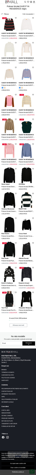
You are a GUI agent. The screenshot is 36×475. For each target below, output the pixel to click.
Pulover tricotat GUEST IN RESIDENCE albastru (26, 85)
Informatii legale (7, 402)
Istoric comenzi (6, 415)
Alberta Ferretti (24, 258)
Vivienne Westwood (7, 209)
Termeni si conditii (7, 372)
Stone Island (5, 184)
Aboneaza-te (28, 343)
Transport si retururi (9, 423)
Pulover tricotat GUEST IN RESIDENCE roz (8, 113)
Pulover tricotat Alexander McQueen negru (26, 310)
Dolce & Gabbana (7, 283)
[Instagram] (8, 437)
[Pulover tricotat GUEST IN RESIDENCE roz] (9, 101)
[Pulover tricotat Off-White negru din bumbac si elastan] (27, 175)
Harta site (4, 380)
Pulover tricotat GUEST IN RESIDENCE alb (26, 36)
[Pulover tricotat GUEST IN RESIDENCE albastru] (2, 88)
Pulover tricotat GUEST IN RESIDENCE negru (8, 36)
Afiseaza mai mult (18, 325)
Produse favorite (7, 418)
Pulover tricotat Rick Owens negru (7, 236)
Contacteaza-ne (7, 391)
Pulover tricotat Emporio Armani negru (26, 286)
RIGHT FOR (22, 209)
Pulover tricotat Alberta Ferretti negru (25, 261)
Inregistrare (6, 413)
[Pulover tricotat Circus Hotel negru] (27, 225)
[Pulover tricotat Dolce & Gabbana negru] (9, 274)
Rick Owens (5, 233)
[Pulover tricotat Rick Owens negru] (9, 225)
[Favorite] (28, 2)
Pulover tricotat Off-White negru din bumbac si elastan (26, 187)
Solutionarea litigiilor (9, 399)
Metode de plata (7, 421)
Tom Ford (4, 308)
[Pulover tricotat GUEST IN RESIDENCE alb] (27, 24)
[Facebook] (3, 437)
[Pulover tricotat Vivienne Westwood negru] (9, 200)
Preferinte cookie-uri (18, 472)
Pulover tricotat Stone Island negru (7, 187)
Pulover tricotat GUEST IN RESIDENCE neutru (8, 85)
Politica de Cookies (8, 377)
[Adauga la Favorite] (16, 18)
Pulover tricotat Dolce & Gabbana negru (8, 286)
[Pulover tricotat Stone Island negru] (9, 175)
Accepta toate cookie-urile (18, 463)
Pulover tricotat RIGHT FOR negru (25, 212)
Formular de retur (8, 426)
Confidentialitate (7, 375)
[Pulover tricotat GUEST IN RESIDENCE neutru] (9, 74)
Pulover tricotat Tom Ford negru (9, 310)
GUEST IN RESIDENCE (9, 33)
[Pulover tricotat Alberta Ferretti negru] (27, 249)
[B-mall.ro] (12, 2)
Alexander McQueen (25, 308)
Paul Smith (4, 258)
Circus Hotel (23, 233)
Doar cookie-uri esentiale (18, 467)
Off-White (22, 184)
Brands (3, 369)
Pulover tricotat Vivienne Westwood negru (8, 212)
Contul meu (5, 410)
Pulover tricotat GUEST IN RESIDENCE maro (8, 137)
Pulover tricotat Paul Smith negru (7, 261)
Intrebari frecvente (8, 394)
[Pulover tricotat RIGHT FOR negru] (27, 200)
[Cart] (34, 2)
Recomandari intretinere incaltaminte (14, 388)
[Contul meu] (31, 2)
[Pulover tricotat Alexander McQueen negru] (27, 299)
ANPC (3, 396)
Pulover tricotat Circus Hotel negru (25, 236)
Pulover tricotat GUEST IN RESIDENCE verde (26, 137)
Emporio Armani (24, 283)
